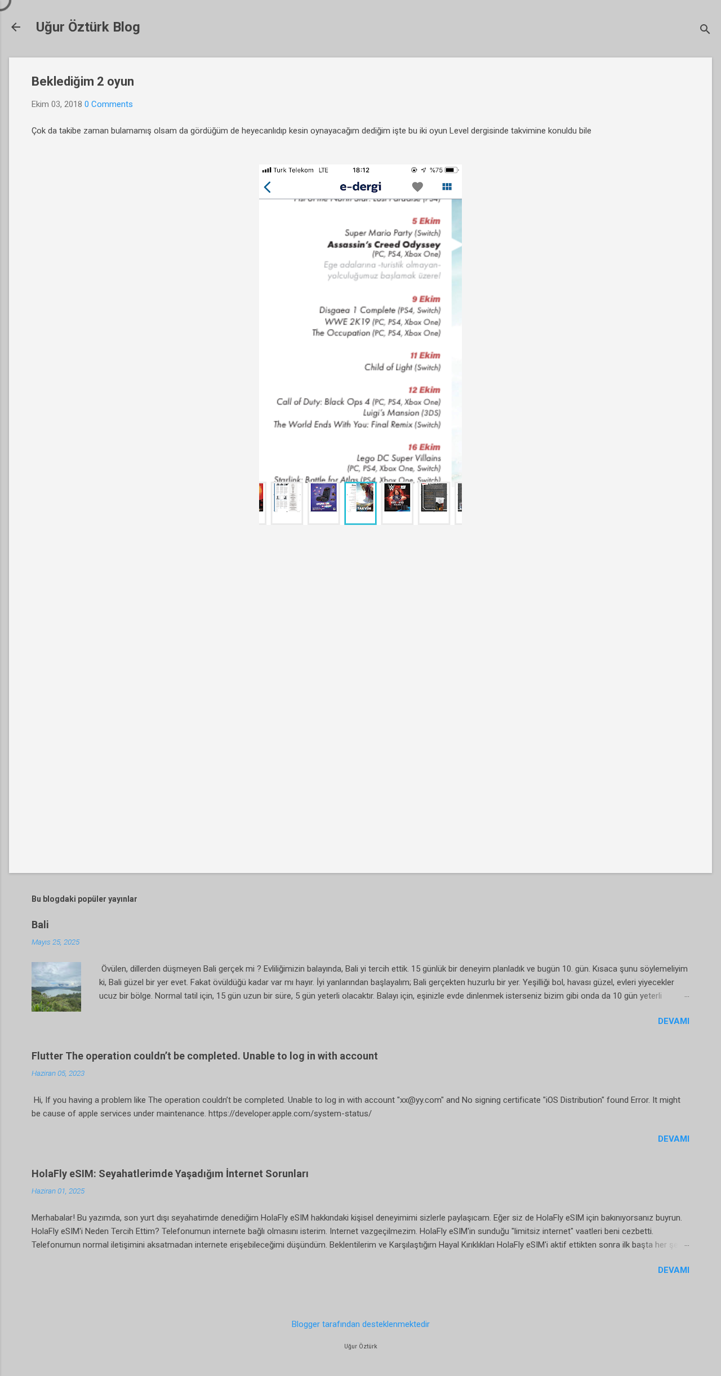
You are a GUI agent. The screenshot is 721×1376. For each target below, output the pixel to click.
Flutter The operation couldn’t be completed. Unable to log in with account (205, 1056)
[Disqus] (360, 702)
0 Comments (108, 104)
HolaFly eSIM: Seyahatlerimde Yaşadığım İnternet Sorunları (170, 1173)
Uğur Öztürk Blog (88, 27)
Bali (40, 924)
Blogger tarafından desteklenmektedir (361, 1324)
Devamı (673, 1021)
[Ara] (705, 31)
